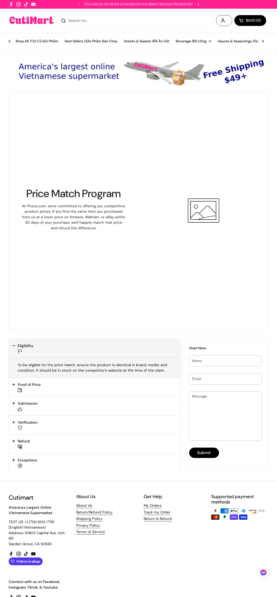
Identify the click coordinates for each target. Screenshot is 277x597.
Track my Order (157, 512)
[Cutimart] (31, 20)
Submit (204, 452)
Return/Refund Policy (94, 512)
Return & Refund (158, 518)
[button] (94, 348)
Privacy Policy (88, 525)
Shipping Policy (89, 518)
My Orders (153, 505)
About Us (84, 505)
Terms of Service (90, 531)
